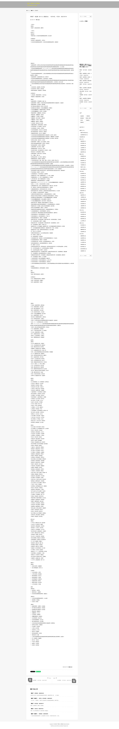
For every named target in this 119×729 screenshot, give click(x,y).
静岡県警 (83, 186)
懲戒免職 (82, 118)
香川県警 (83, 225)
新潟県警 (83, 173)
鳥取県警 (83, 218)
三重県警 (83, 197)
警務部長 (82, 122)
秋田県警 (83, 145)
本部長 (81, 120)
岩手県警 (83, 143)
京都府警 (83, 201)
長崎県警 (83, 240)
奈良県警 (83, 203)
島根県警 (83, 216)
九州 (82, 233)
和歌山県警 (84, 199)
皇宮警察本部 (84, 134)
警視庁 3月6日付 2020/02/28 (37, 693)
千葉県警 (83, 164)
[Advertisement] (52, 52)
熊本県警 (83, 246)
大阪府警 (83, 205)
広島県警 (83, 214)
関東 (33, 10)
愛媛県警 (83, 229)
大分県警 (83, 242)
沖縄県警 (83, 251)
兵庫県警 (83, 207)
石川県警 (83, 177)
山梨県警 (83, 182)
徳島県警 (83, 227)
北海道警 (82, 136)
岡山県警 (83, 212)
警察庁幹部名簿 (84, 132)
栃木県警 (83, 158)
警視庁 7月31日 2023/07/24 (37, 708)
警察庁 (82, 130)
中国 (82, 210)
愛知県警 (83, 190)
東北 (82, 139)
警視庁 (37, 10)
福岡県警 (83, 235)
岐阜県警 (83, 188)
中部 (82, 171)
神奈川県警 (84, 169)
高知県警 (83, 231)
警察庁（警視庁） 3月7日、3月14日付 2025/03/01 (41, 698)
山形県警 (83, 147)
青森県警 (83, 141)
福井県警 (83, 180)
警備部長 (87, 120)
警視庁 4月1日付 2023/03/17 (37, 703)
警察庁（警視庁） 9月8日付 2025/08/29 (39, 713)
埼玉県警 (83, 162)
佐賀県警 (83, 238)
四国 (82, 223)
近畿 (82, 192)
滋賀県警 (83, 195)
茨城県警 (83, 156)
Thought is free (65, 725)
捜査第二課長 (88, 118)
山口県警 (83, 220)
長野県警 (83, 184)
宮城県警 (83, 149)
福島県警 (83, 152)
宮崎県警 (83, 244)
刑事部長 (88, 116)
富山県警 (83, 175)
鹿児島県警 (84, 248)
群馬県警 (83, 160)
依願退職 (82, 116)
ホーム (28, 10)
